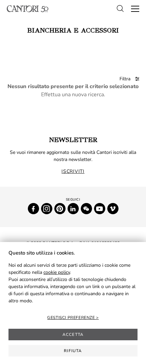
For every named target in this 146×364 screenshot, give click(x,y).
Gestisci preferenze (71, 317)
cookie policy (56, 272)
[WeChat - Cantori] (86, 208)
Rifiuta (73, 350)
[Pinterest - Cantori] (60, 208)
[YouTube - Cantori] (99, 208)
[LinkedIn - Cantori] (73, 208)
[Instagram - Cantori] (46, 208)
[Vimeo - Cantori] (112, 208)
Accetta (73, 334)
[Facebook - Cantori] (33, 208)
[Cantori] (28, 8)
